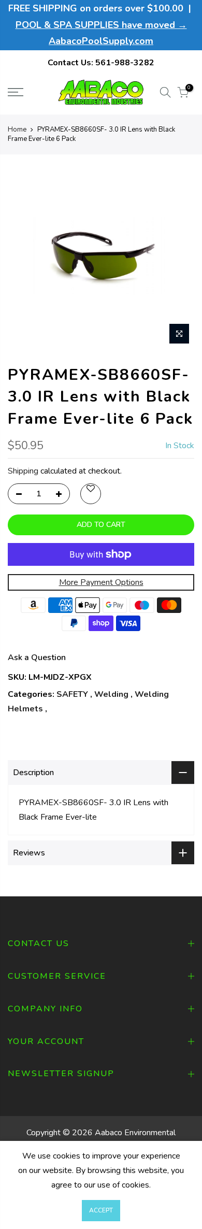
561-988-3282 (124, 62)
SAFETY (72, 694)
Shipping (23, 471)
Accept (101, 1210)
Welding (111, 694)
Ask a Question (37, 657)
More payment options (101, 582)
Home (17, 129)
